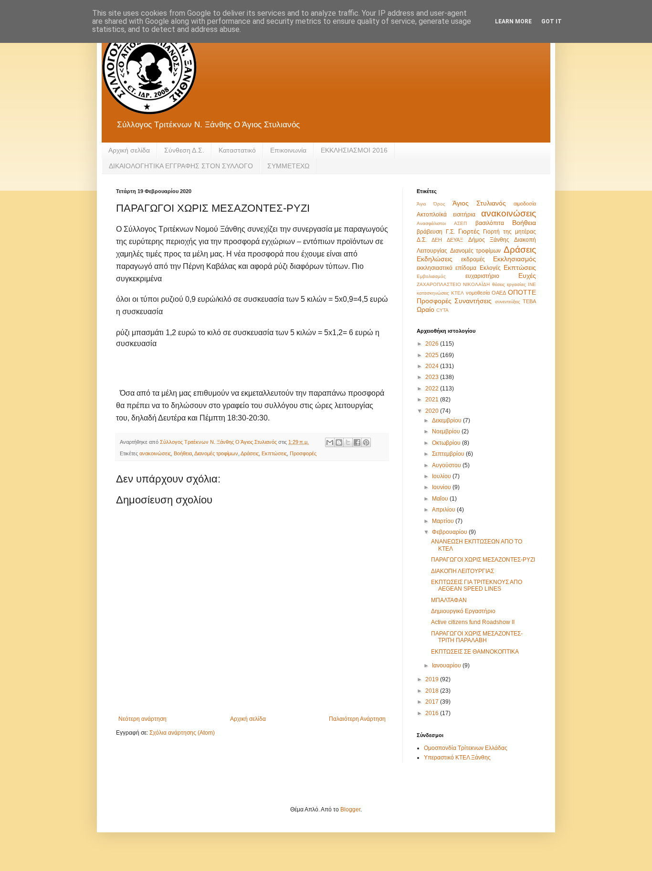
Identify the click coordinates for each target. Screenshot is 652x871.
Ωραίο (425, 309)
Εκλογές (490, 268)
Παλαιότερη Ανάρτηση (357, 719)
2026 (432, 343)
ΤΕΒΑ (529, 301)
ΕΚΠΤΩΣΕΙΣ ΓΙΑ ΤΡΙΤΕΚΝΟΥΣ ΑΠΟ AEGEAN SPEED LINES (476, 585)
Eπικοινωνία (288, 150)
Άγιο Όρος (431, 203)
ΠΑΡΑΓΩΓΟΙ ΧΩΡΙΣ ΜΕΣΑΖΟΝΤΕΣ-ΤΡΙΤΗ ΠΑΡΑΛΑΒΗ (477, 637)
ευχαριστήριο (482, 276)
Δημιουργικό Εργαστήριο (463, 611)
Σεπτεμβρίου (449, 454)
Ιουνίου (442, 487)
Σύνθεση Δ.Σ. (184, 150)
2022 (432, 388)
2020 (432, 411)
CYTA (442, 310)
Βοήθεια (183, 453)
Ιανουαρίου (447, 665)
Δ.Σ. (422, 239)
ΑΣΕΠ (460, 223)
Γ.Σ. (450, 231)
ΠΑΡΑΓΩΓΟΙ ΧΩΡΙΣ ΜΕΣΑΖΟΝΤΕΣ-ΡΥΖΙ (483, 559)
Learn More (513, 21)
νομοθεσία (478, 293)
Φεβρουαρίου (450, 532)
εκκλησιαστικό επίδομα (446, 268)
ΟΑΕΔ (499, 293)
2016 (432, 713)
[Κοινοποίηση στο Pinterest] (366, 442)
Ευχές (527, 275)
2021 (432, 399)
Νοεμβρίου (447, 431)
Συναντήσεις (473, 301)
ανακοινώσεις (155, 453)
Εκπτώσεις (274, 453)
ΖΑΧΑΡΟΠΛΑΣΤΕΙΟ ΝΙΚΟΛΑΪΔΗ (453, 284)
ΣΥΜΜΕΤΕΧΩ (288, 166)
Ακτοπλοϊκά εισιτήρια (446, 214)
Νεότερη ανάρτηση (142, 719)
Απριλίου (444, 509)
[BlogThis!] (339, 442)
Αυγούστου (447, 465)
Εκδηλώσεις (434, 259)
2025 (432, 355)
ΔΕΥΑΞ (455, 240)
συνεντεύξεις (507, 301)
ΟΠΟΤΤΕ (522, 292)
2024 (432, 366)
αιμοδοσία (525, 203)
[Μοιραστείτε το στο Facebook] (357, 442)
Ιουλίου (442, 476)
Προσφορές (303, 453)
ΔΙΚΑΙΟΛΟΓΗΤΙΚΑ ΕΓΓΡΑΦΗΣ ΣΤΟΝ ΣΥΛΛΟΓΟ (181, 166)
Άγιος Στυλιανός (479, 203)
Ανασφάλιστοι (431, 223)
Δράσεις (250, 453)
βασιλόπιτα (489, 223)
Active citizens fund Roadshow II (473, 622)
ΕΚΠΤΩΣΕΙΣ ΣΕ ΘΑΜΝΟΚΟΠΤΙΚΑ (475, 651)
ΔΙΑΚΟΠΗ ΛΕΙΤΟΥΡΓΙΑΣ (462, 571)
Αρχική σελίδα (129, 150)
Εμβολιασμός (431, 276)
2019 (432, 679)
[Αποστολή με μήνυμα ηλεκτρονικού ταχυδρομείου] (330, 442)
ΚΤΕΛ (457, 293)
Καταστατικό (237, 150)
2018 (432, 690)
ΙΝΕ (532, 284)
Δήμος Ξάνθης (488, 239)
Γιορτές (469, 231)
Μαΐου (441, 498)
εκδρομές (473, 259)
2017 (432, 701)
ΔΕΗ (436, 240)
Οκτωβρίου (447, 443)
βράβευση (429, 231)
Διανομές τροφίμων (216, 453)
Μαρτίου (443, 521)
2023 (432, 377)
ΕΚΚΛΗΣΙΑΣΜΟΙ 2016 (354, 150)
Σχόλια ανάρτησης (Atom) (182, 732)
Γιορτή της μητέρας (509, 231)
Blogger (350, 809)
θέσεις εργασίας (509, 284)
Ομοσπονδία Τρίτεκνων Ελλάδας (465, 748)
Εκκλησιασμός (514, 259)
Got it (551, 21)
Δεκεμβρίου (447, 420)
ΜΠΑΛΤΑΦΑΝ (449, 600)
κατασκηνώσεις (433, 293)
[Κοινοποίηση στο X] (348, 442)
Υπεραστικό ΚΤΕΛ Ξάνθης (457, 757)
